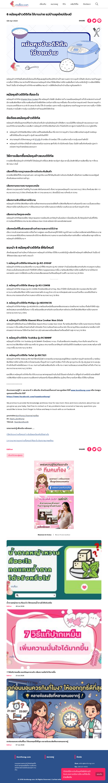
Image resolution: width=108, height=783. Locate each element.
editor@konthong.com (87, 763)
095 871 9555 (83, 767)
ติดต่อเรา (87, 4)
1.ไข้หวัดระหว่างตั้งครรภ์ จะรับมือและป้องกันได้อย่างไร (28, 434)
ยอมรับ (99, 774)
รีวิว (64, 4)
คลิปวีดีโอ (74, 4)
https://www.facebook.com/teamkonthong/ (28, 396)
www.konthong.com (80, 390)
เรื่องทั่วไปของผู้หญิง (15, 455)
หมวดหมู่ (54, 4)
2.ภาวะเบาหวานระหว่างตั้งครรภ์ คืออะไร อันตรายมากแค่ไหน (30, 440)
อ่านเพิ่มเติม (67, 777)
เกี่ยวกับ (43, 4)
